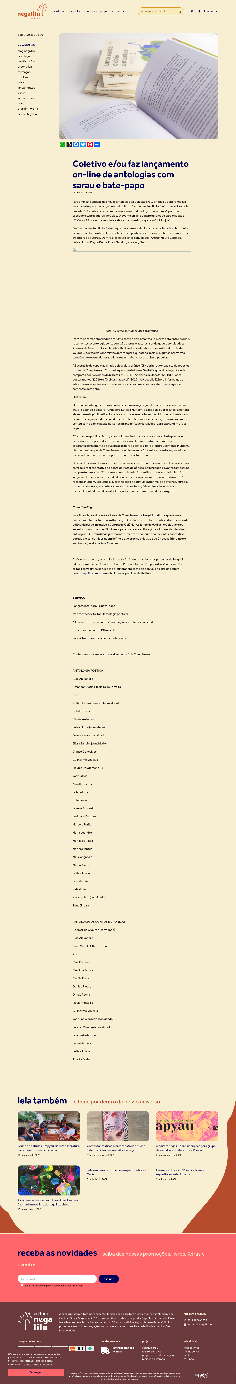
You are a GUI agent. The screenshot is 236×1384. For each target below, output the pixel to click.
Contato (121, 11)
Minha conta (191, 1351)
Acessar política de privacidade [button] (38, 1364)
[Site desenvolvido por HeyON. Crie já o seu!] (201, 1377)
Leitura (22, 93)
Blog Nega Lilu (26, 51)
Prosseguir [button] (36, 1372)
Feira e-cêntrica (151, 1351)
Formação (24, 72)
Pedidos (188, 1355)
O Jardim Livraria (28, 108)
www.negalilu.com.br (87, 573)
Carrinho (189, 1359)
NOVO (21, 103)
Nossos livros (76, 11)
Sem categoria (27, 114)
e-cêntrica (25, 66)
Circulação (24, 56)
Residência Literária (153, 1359)
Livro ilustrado (27, 98)
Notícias (92, 11)
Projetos (105, 11)
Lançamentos (26, 87)
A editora (59, 11)
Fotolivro (23, 77)
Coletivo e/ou (26, 61)
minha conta (209, 11)
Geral (21, 82)
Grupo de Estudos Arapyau (158, 1355)
